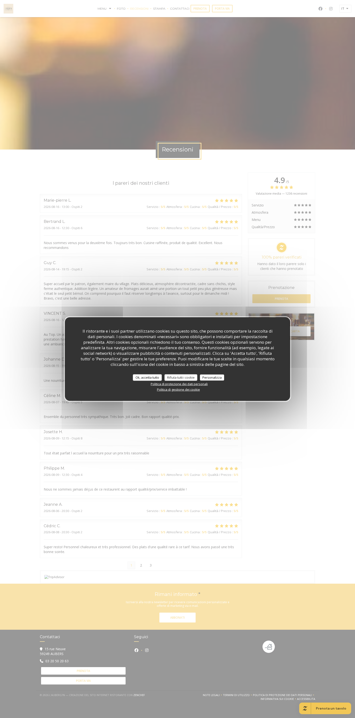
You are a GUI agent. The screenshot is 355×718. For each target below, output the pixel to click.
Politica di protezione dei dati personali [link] (179, 384)
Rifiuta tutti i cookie (181, 377)
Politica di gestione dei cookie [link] (178, 389)
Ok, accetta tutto (147, 377)
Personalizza (212, 377)
